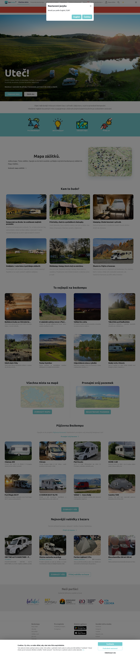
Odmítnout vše (110, 653)
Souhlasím (110, 644)
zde (83, 650)
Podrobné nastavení (110, 648)
